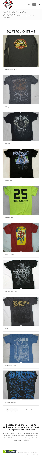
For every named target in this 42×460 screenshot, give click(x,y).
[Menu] (33, 4)
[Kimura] (21, 311)
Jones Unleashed (10, 365)
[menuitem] (28, 4)
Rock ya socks (9, 255)
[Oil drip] (21, 126)
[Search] (28, 4)
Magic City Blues (10, 402)
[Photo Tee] (21, 163)
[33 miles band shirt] (21, 274)
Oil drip (7, 144)
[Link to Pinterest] (27, 455)
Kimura (7, 329)
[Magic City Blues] (21, 385)
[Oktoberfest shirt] (21, 51)
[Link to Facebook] (30, 455)
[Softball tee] (21, 200)
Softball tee (9, 218)
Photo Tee (8, 181)
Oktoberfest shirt (10, 70)
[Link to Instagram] (37, 455)
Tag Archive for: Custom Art (14, 12)
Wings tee (8, 107)
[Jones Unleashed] (21, 348)
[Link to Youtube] (34, 455)
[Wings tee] (21, 89)
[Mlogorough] (17, 4)
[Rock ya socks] (21, 237)
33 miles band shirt (11, 291)
